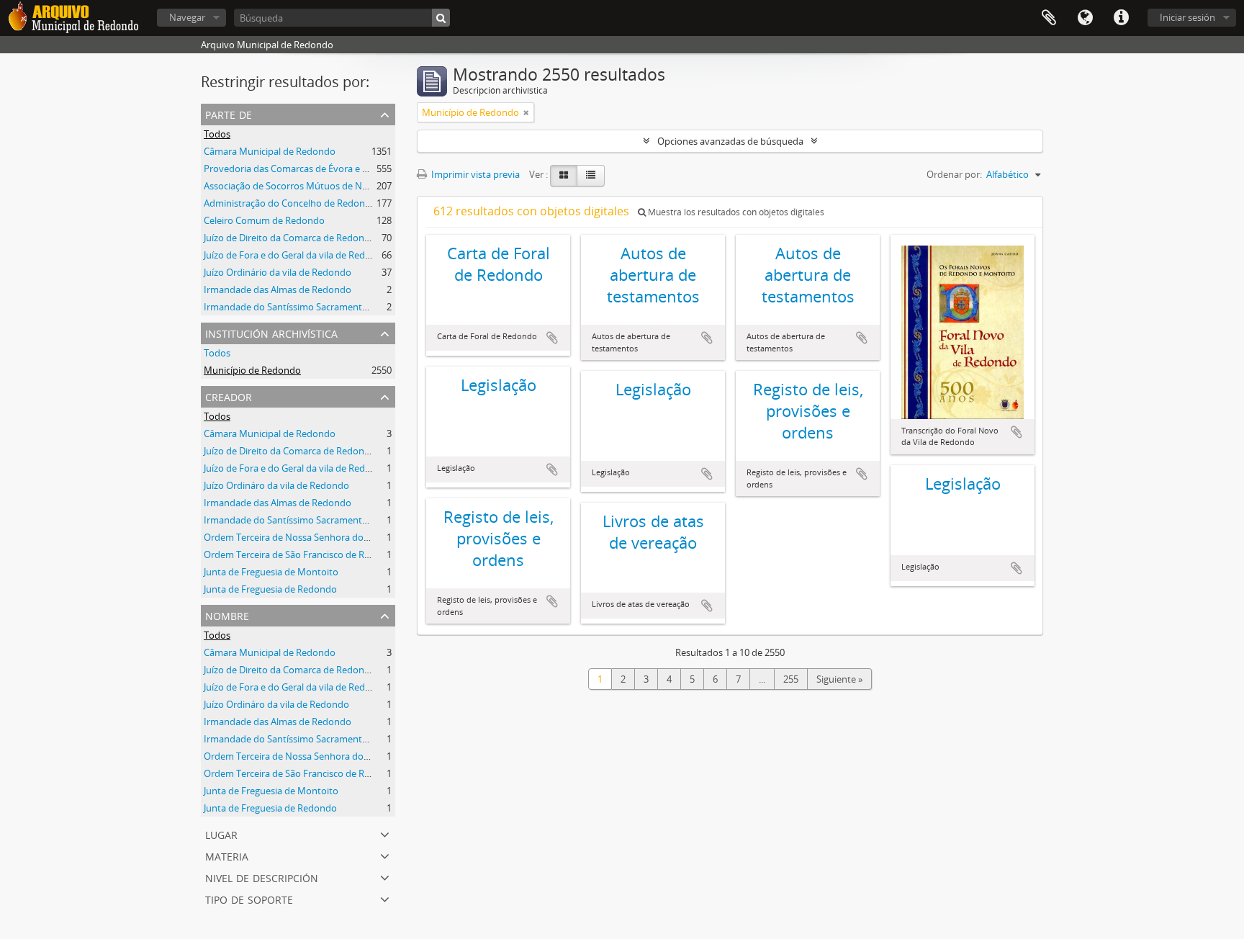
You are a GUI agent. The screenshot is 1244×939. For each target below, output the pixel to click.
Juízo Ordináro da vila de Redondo (276, 485)
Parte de (228, 113)
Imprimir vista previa (474, 174)
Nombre (227, 614)
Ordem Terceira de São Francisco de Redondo (301, 554)
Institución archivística (271, 332)
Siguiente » (839, 679)
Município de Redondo (252, 370)
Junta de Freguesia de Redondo (270, 589)
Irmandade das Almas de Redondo (277, 289)
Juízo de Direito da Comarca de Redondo (290, 237)
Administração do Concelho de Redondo (290, 203)
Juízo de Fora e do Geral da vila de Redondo (296, 254)
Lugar (221, 833)
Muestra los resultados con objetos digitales (735, 212)
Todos (217, 133)
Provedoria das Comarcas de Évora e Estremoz (303, 168)
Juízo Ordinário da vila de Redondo (277, 272)
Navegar (187, 17)
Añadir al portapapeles (552, 338)
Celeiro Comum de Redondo (264, 220)
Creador (228, 395)
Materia (226, 855)
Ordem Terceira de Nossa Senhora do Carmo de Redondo (326, 537)
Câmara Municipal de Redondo (269, 151)
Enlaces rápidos (1121, 18)
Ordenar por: (954, 174)
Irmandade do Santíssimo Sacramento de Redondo (313, 306)
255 (790, 679)
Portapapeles (1049, 18)
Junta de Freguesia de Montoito (271, 571)
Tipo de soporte (249, 898)
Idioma (1085, 18)
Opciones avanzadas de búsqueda (730, 141)
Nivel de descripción (261, 876)
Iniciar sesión (1187, 17)
